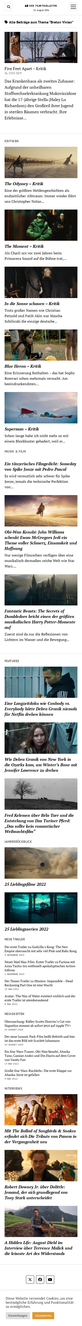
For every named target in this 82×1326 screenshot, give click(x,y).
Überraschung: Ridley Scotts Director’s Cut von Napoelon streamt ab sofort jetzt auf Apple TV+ (38, 1024)
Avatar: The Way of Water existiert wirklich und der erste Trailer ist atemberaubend (40, 998)
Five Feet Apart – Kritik (25, 68)
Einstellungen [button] (17, 1315)
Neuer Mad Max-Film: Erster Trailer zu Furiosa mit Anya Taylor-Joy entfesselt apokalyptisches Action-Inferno (40, 966)
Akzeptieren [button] (43, 1315)
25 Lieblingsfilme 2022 (25, 884)
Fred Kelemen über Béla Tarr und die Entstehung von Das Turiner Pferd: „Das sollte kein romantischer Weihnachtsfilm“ (39, 823)
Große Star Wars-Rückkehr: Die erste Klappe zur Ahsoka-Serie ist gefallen (38, 1073)
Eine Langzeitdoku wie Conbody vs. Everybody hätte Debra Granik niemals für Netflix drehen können (41, 709)
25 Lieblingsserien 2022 (26, 929)
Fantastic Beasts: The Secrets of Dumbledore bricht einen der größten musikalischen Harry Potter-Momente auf (40, 619)
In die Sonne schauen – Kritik (32, 303)
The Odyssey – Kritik (24, 183)
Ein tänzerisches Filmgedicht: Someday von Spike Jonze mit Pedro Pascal (40, 466)
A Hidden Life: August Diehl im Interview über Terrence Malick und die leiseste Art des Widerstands (38, 1248)
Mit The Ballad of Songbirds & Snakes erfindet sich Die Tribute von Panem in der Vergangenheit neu (41, 1136)
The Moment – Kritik (24, 246)
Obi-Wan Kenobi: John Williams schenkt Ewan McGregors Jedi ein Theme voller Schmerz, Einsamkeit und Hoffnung (41, 540)
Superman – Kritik (22, 429)
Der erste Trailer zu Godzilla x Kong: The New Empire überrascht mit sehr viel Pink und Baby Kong (41, 949)
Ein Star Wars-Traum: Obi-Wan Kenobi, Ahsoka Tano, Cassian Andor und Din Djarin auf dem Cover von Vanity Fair (40, 1056)
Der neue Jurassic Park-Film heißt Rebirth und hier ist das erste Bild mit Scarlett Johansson (40, 1039)
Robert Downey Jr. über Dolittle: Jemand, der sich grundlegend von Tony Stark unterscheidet (36, 1192)
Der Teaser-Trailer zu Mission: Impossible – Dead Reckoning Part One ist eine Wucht (39, 983)
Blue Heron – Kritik (23, 366)
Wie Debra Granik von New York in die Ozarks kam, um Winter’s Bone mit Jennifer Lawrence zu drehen (41, 765)
